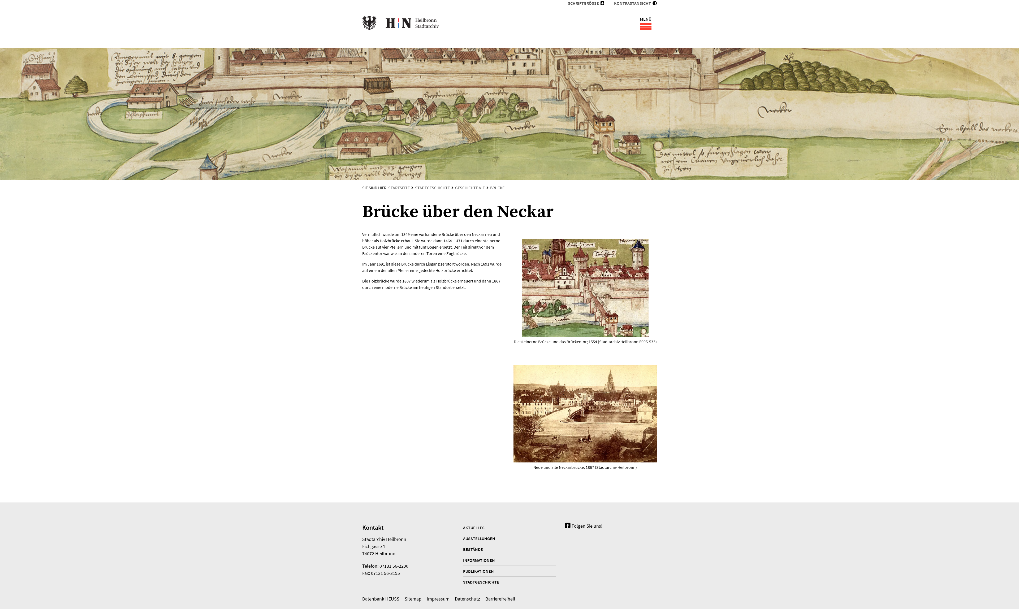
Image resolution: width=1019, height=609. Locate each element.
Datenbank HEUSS (380, 599)
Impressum (438, 599)
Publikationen (478, 571)
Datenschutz (467, 599)
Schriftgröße (583, 3)
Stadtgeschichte (432, 187)
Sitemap (413, 599)
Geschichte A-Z (470, 187)
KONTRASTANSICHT (633, 3)
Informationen (479, 560)
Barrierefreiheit (500, 599)
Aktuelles (474, 527)
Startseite (399, 187)
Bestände (473, 549)
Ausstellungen (479, 538)
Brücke (497, 187)
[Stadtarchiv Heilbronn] (400, 24)
